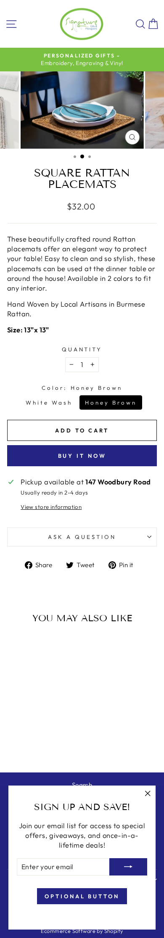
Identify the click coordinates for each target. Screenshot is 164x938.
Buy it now (82, 455)
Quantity (82, 349)
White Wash (49, 402)
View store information (51, 506)
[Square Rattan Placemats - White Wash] (31, 743)
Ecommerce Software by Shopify (82, 930)
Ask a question (82, 536)
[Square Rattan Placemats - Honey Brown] (40, 743)
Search (82, 785)
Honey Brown (111, 402)
